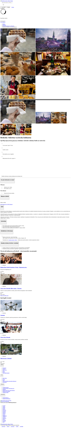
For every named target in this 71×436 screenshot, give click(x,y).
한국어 (4, 413)
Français (4, 412)
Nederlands (5, 415)
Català (4, 406)
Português (4, 418)
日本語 (4, 416)
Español (4, 411)
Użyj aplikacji (2, 22)
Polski (4, 419)
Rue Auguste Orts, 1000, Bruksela (6, 204)
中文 (3, 422)
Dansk (4, 408)
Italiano (4, 414)
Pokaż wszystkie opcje (4, 295)
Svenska (4, 421)
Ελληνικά (4, 410)
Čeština (4, 407)
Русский (4, 420)
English (4, 405)
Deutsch (4, 409)
